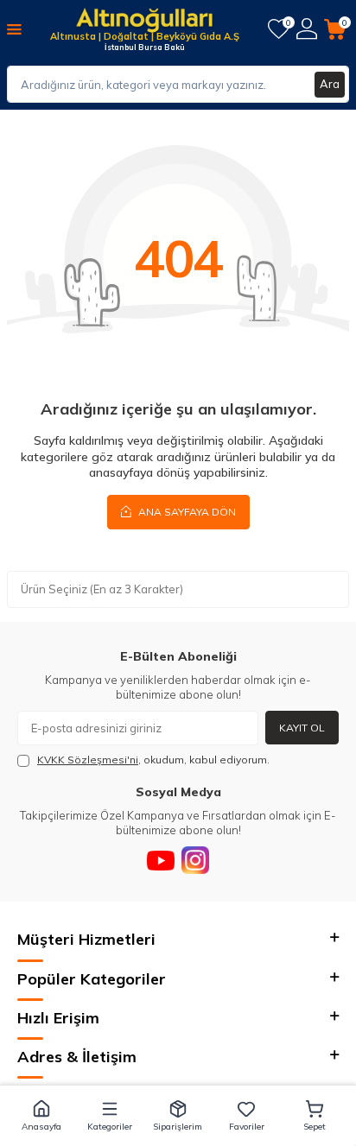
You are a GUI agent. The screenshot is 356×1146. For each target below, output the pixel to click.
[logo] (144, 21)
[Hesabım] (306, 29)
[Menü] (14, 28)
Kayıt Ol (302, 727)
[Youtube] (161, 860)
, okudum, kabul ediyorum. (153, 759)
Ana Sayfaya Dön (186, 511)
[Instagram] (195, 860)
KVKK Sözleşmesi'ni (87, 759)
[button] (41, 1115)
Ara (330, 84)
